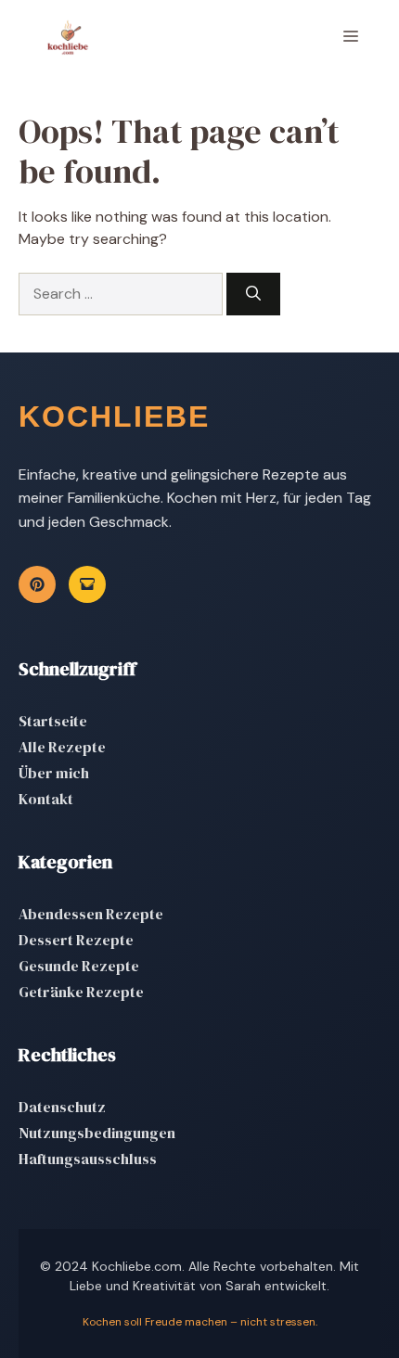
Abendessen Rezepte (91, 913)
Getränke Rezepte (81, 991)
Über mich (54, 772)
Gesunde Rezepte (79, 965)
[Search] (253, 294)
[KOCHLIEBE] (68, 37)
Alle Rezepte (62, 747)
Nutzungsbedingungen (97, 1132)
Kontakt (46, 798)
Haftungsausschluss (88, 1158)
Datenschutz (62, 1106)
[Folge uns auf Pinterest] (37, 584)
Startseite (53, 721)
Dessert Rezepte (76, 939)
